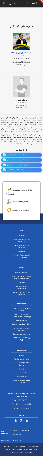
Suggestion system (20, 201)
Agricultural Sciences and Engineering (21, 293)
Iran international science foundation (21, 329)
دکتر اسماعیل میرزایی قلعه (21, 52)
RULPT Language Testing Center (21, 364)
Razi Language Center (21, 359)
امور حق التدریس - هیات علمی (15, 169)
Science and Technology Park (21, 339)
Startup (21, 369)
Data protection (21, 373)
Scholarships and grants (21, 334)
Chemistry (21, 282)
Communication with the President (19, 192)
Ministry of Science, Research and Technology (22, 315)
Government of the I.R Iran (21, 324)
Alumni (21, 355)
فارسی (33, 3)
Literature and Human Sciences (21, 246)
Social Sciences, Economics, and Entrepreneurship (21, 277)
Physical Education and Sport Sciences (21, 256)
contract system (21, 376)
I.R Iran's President (21, 320)
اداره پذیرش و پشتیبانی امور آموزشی (17, 155)
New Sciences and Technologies (21, 287)
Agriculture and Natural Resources (22, 240)
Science (21, 235)
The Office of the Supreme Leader (21, 309)
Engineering (21, 251)
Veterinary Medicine (21, 273)
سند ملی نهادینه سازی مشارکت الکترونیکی (21, 381)
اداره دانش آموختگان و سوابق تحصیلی (17, 159)
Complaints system (20, 210)
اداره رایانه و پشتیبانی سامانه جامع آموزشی (19, 165)
